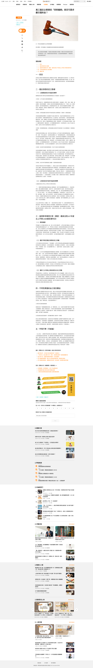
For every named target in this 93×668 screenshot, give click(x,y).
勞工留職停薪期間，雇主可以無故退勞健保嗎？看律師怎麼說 (51, 358)
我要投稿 (39, 662)
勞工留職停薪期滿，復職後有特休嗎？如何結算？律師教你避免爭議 (53, 360)
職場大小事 (31, 4)
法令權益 (52, 4)
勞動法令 (18, 24)
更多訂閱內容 (71, 524)
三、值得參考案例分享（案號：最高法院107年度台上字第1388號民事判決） (55, 67)
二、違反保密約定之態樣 (43, 66)
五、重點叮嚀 (41, 71)
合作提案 (46, 662)
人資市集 (21, 22)
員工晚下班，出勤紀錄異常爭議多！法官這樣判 (48, 356)
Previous (33, 609)
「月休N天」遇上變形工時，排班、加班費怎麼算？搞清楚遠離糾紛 (53, 354)
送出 (55, 420)
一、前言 (40, 64)
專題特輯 (39, 4)
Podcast (65, 4)
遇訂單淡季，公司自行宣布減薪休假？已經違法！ (49, 353)
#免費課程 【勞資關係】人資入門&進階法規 (48, 368)
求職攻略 (25, 4)
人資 (17, 22)
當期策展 (72, 4)
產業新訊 (18, 4)
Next (76, 609)
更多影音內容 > (71, 599)
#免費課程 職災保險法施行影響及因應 (46, 370)
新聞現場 (59, 4)
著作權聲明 (53, 662)
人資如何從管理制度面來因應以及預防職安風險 (48, 371)
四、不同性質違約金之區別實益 (45, 69)
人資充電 (45, 4)
